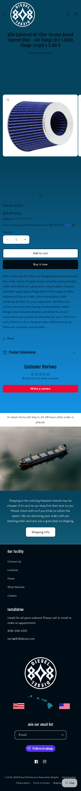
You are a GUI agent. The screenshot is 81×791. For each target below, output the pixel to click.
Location (13, 570)
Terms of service (41, 783)
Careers (12, 595)
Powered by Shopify (49, 777)
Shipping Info (41, 532)
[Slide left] (32, 196)
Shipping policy (60, 783)
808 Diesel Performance (26, 777)
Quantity (7, 231)
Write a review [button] (40, 388)
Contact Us (14, 561)
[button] (5, 14)
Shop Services (16, 587)
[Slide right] (49, 196)
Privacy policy (23, 783)
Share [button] (10, 338)
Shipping (7, 218)
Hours (11, 578)
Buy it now (40, 264)
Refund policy (69, 777)
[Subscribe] (62, 735)
